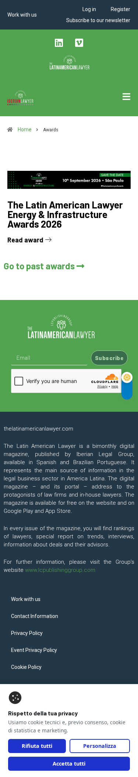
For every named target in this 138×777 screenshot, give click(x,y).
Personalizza (99, 745)
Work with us (22, 15)
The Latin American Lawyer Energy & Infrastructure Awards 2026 (65, 214)
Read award (26, 240)
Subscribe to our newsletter (98, 20)
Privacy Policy (27, 633)
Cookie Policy (26, 667)
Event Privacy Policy (34, 650)
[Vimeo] (79, 42)
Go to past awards (40, 265)
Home (24, 129)
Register (120, 9)
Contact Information (34, 616)
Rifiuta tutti (37, 745)
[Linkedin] (59, 42)
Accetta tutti (69, 763)
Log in (89, 9)
